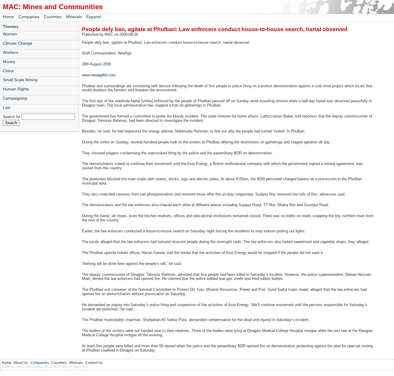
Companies (28, 16)
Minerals (74, 16)
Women (10, 34)
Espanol (93, 16)
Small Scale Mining (20, 79)
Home (8, 16)
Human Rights (16, 89)
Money (9, 61)
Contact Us (94, 363)
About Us (21, 363)
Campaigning (15, 98)
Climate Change (17, 43)
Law (6, 107)
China (8, 71)
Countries (52, 16)
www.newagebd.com (99, 75)
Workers (10, 52)
